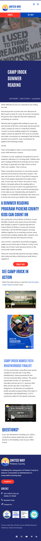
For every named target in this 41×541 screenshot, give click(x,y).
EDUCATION (24, 98)
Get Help (31, 14)
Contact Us (8, 504)
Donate (10, 14)
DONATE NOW (20, 264)
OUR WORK (13, 98)
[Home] (3, 1)
